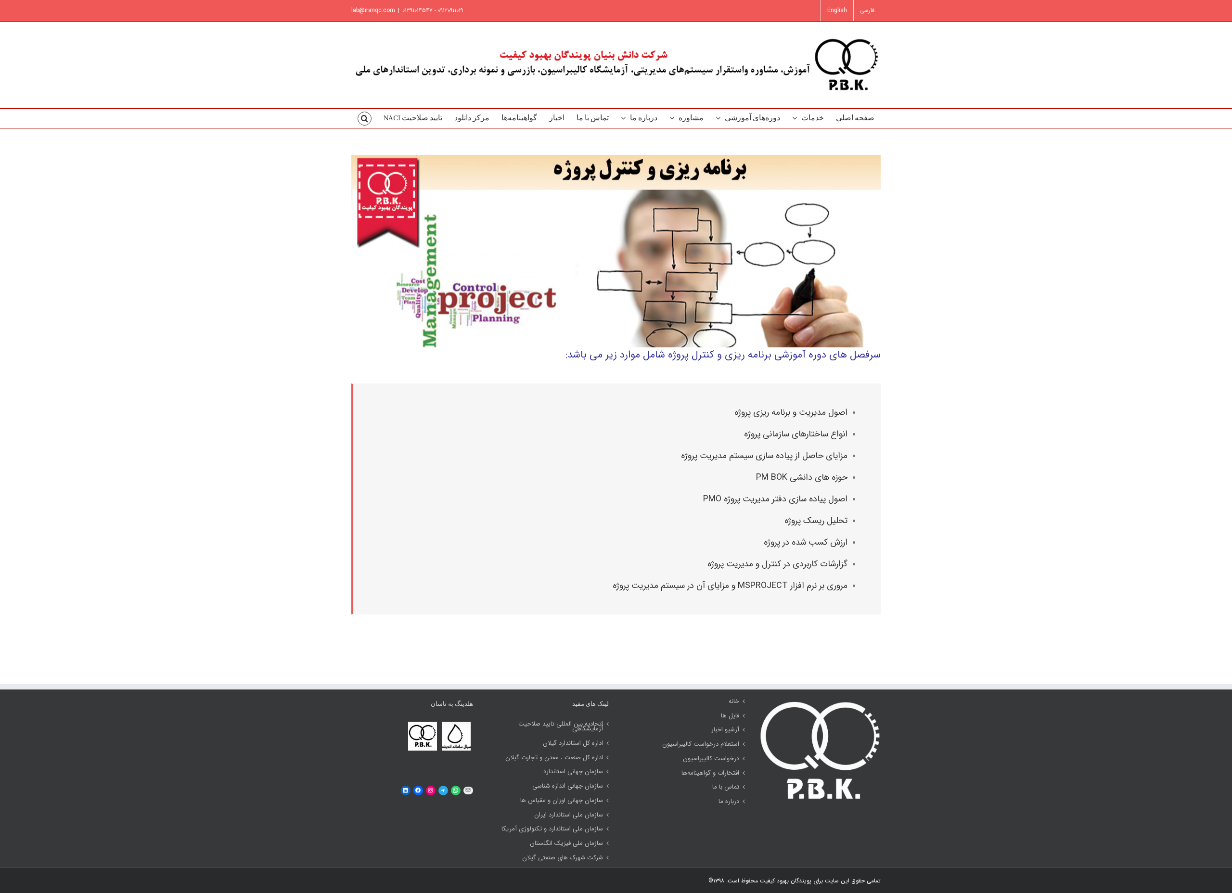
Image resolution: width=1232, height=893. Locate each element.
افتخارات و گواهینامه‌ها (710, 773)
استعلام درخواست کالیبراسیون (700, 744)
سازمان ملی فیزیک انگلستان (566, 843)
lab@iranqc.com (373, 10)
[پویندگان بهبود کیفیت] (422, 724)
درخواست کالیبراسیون (711, 758)
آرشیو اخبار (725, 729)
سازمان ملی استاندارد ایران (568, 815)
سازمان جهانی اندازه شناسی (567, 786)
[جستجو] (365, 118)
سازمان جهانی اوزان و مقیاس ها (561, 800)
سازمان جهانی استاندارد (573, 771)
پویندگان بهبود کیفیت (784, 880)
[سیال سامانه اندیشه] (456, 724)
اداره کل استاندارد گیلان (573, 743)
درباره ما (729, 801)
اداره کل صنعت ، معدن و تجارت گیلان (554, 757)
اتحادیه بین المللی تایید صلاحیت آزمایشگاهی (560, 726)
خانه (734, 701)
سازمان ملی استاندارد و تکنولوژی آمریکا (552, 829)
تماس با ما (725, 787)
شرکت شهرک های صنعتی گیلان (562, 857)
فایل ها (730, 716)
